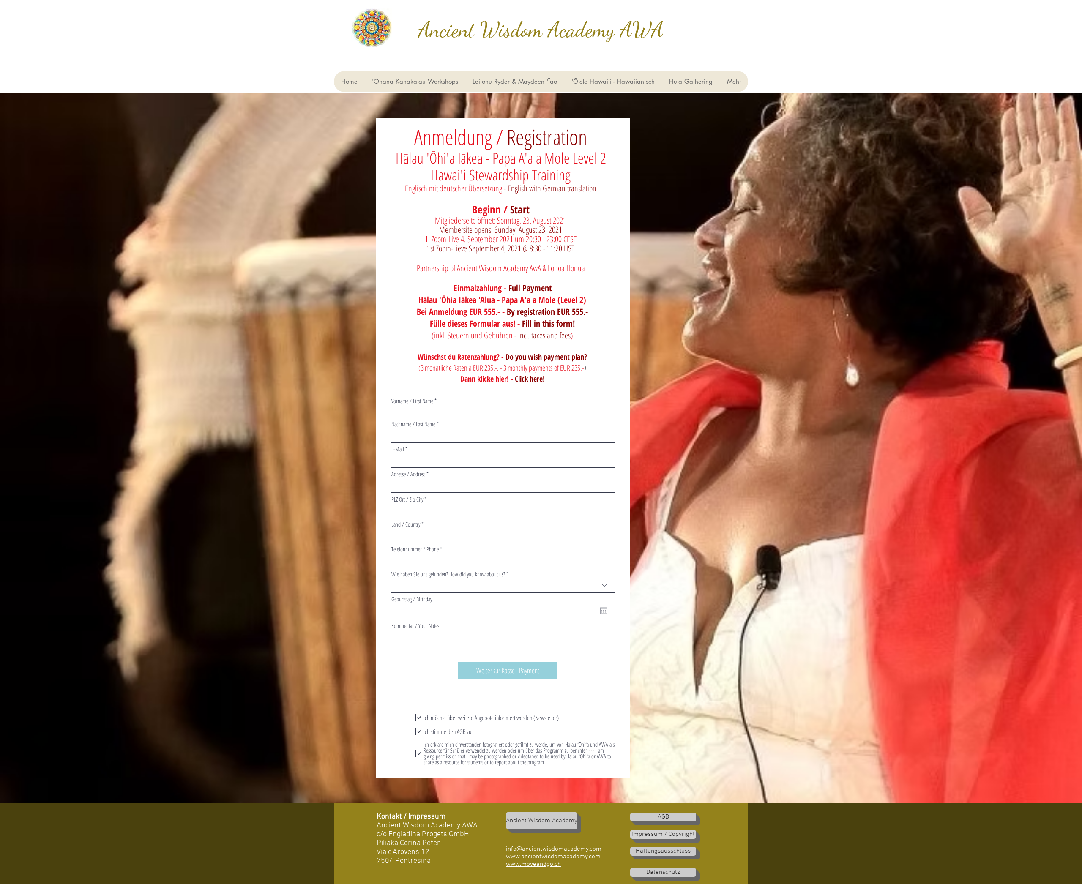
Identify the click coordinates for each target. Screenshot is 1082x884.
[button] (612, 81)
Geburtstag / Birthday (411, 599)
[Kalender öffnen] (603, 610)
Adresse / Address (408, 474)
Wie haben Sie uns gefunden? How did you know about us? (448, 574)
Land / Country (405, 524)
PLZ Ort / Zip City (407, 499)
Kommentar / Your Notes (415, 626)
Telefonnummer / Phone (415, 549)
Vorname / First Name (412, 401)
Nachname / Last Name (413, 424)
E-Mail (397, 449)
